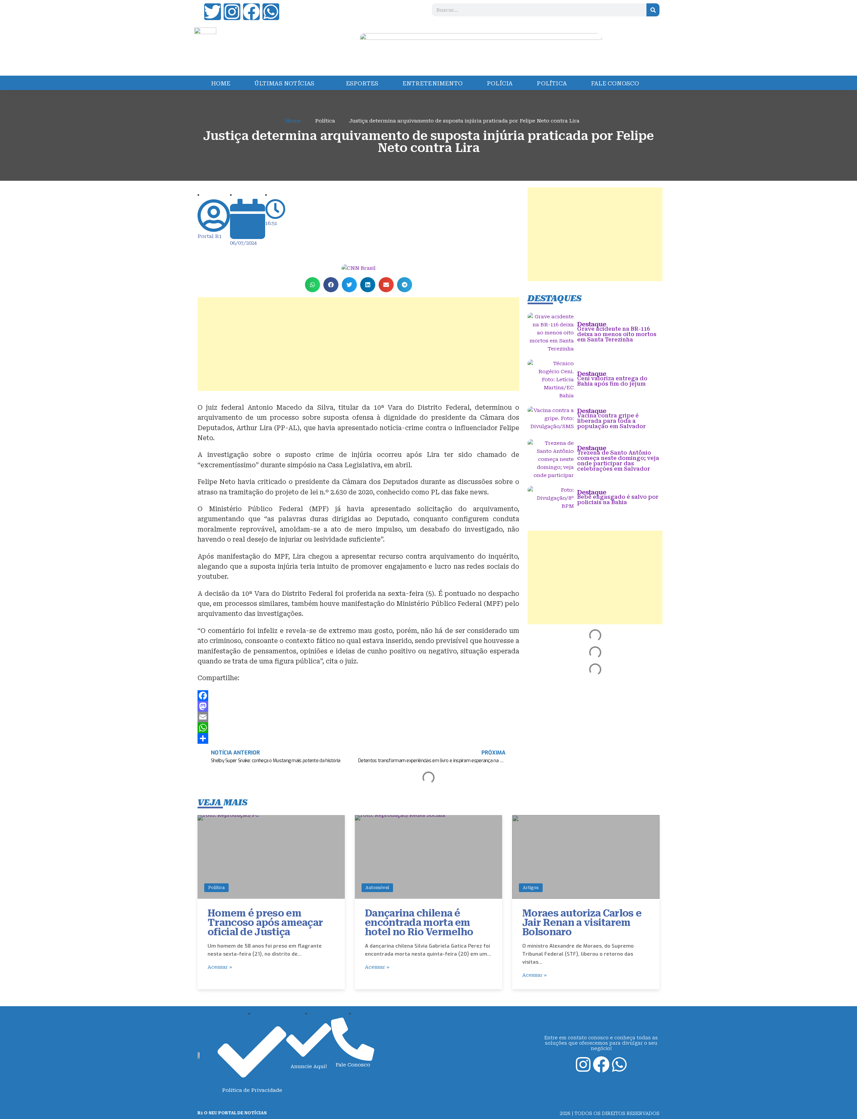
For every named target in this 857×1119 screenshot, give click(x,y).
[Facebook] (251, 11)
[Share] (358, 738)
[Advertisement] (358, 344)
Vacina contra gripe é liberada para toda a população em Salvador (611, 420)
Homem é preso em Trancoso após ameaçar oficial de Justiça (265, 923)
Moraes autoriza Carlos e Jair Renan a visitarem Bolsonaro (581, 923)
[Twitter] (212, 11)
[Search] (652, 9)
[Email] (358, 717)
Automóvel (377, 887)
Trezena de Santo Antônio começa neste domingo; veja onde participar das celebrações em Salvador (618, 461)
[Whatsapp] (270, 11)
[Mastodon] (358, 706)
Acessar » (220, 967)
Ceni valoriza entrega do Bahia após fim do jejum (612, 381)
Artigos (531, 887)
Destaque (591, 324)
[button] (312, 284)
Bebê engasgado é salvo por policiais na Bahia (617, 499)
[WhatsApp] (358, 727)
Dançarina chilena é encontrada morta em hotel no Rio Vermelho (419, 923)
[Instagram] (232, 11)
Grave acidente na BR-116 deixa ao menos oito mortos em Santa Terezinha (616, 334)
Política (216, 887)
